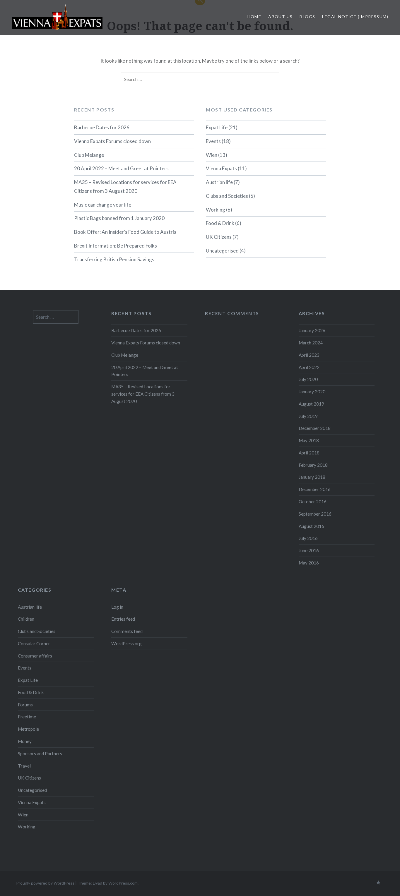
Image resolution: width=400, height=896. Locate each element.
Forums (25, 704)
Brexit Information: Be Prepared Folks (115, 246)
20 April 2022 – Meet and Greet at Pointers (121, 168)
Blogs (307, 16)
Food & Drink (220, 223)
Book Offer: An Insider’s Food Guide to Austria (125, 232)
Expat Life (217, 127)
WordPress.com (123, 882)
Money (25, 741)
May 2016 (309, 562)
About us (280, 16)
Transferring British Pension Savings (114, 259)
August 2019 (311, 403)
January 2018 (312, 477)
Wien (211, 155)
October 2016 (313, 501)
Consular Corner (34, 643)
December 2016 (315, 489)
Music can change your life (102, 205)
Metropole (28, 729)
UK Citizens (219, 237)
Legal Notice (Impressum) (355, 16)
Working (215, 210)
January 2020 (312, 391)
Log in (117, 607)
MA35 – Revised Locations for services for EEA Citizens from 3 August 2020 (125, 186)
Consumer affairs (35, 655)
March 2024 (311, 342)
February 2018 (313, 465)
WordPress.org (126, 643)
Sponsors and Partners (40, 753)
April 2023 (309, 355)
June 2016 (309, 550)
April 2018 (309, 452)
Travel (24, 765)
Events (213, 141)
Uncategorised (222, 251)
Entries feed (123, 619)
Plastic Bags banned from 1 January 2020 (119, 218)
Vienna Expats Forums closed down (112, 141)
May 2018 (309, 440)
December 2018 (315, 428)
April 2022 (309, 367)
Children (26, 619)
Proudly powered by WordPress (45, 882)
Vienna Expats (221, 168)
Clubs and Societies (227, 196)
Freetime (27, 716)
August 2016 (311, 526)
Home (254, 16)
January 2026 (312, 330)
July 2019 (308, 416)
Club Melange (89, 155)
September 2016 (315, 513)
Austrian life (219, 182)
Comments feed (127, 631)
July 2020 (308, 379)
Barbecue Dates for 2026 (101, 127)
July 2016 (308, 538)
